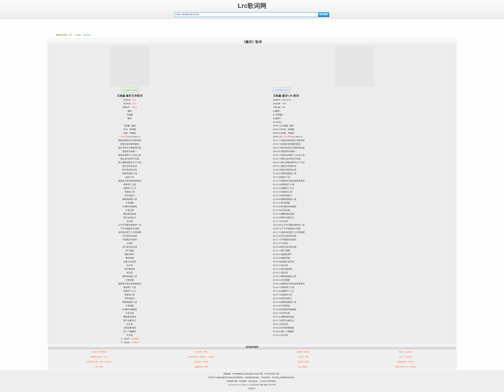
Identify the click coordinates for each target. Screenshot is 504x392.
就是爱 (299, 352)
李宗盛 (412, 367)
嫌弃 (134, 100)
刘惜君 (211, 357)
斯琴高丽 (102, 352)
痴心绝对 (197, 362)
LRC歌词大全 (254, 385)
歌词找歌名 (253, 381)
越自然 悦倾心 (96, 357)
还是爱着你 (401, 362)
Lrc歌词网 (252, 5)
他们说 (300, 357)
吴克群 (409, 357)
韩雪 (307, 357)
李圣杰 (206, 362)
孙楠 (307, 362)
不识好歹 (135, 342)
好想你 (94, 352)
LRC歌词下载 (264, 381)
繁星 (401, 352)
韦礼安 (411, 362)
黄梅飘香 (135, 339)
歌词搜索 (243, 381)
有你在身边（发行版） (197, 357)
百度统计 (252, 389)
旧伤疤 (300, 362)
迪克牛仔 (108, 362)
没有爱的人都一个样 (94, 362)
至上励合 (408, 352)
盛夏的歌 (198, 367)
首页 (70, 35)
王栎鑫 (78, 35)
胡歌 (206, 352)
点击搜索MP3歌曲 (129, 90)
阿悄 (101, 367)
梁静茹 (305, 367)
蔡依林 (307, 352)
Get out (402, 357)
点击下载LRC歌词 (282, 90)
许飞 (106, 357)
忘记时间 (198, 352)
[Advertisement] (252, 26)
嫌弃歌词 (87, 35)
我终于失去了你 (401, 367)
